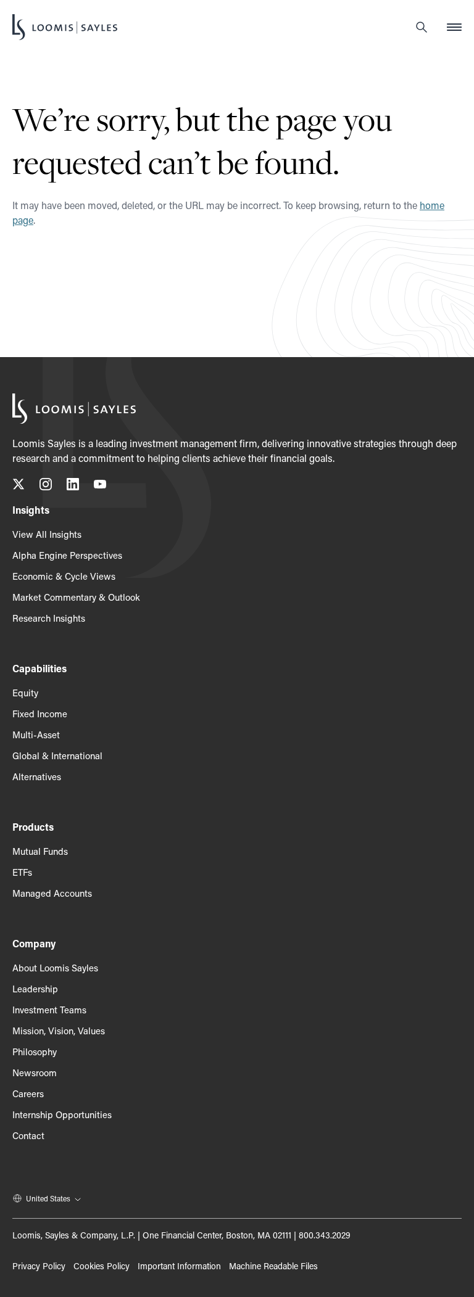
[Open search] (421, 27)
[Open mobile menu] (454, 27)
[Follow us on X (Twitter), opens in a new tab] (18, 486)
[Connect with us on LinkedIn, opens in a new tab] (73, 486)
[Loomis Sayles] (64, 27)
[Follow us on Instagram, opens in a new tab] (46, 486)
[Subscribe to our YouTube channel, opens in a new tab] (100, 486)
